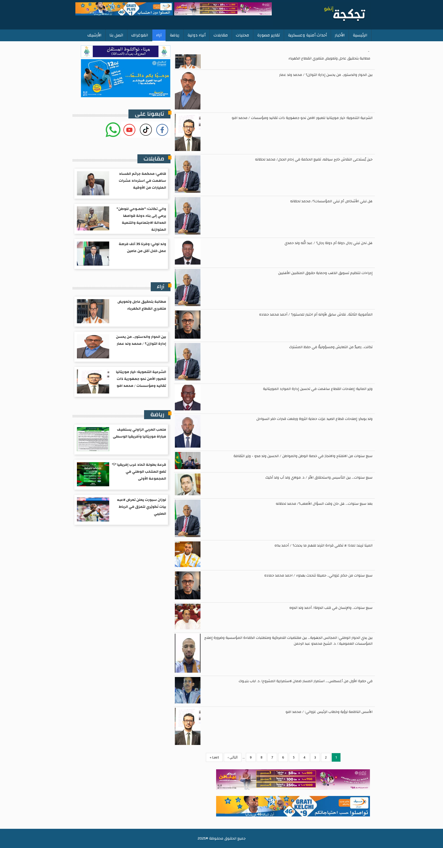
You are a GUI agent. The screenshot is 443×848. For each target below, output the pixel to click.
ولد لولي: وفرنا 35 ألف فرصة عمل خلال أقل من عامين (142, 247)
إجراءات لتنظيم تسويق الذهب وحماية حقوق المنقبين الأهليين (325, 273)
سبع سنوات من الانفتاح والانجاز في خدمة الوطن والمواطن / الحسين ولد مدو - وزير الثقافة (303, 456)
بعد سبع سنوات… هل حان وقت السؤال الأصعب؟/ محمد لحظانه (324, 503)
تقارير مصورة (268, 35)
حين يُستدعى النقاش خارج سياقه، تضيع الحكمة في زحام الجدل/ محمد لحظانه (313, 159)
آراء (159, 35)
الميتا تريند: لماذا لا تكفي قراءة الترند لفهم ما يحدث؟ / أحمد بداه (323, 545)
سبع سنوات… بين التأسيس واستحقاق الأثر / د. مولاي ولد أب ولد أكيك (318, 477)
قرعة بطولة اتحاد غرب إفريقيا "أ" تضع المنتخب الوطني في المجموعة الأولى (139, 471)
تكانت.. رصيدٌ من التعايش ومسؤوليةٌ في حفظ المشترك (330, 347)
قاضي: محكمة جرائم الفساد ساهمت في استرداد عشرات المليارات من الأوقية (142, 180)
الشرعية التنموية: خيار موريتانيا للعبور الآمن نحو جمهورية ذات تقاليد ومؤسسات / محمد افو (302, 118)
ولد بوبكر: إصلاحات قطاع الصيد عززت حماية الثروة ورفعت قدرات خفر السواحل (314, 419)
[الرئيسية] (322, 14)
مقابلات (221, 35)
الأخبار (340, 35)
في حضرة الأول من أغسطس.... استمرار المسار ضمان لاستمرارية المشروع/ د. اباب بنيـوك (305, 681)
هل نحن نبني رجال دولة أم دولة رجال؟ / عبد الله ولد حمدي (328, 243)
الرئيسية (360, 35)
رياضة (174, 35)
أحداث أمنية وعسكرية (307, 35)
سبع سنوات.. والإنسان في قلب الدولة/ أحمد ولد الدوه (330, 607)
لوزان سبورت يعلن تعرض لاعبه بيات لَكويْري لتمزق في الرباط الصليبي (141, 507)
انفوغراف (139, 35)
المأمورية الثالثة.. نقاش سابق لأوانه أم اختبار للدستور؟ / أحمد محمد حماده (315, 314)
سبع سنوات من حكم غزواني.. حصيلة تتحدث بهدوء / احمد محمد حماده (318, 575)
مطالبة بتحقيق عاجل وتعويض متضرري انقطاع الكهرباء (329, 58)
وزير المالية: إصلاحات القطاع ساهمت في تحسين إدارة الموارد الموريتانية (317, 389)
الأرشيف (94, 35)
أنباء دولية (196, 35)
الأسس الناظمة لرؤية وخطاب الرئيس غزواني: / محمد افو (329, 712)
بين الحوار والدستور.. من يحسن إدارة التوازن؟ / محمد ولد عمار (325, 75)
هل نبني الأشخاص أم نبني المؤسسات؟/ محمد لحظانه (331, 201)
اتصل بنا (116, 35)
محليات (242, 35)
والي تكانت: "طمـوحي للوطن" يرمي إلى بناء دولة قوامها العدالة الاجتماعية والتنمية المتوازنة (141, 219)
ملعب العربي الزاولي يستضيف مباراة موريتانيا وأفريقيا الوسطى (139, 433)
